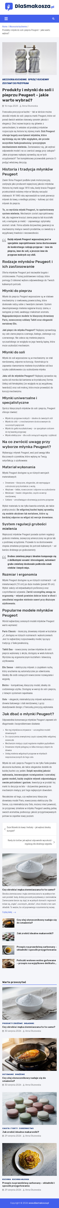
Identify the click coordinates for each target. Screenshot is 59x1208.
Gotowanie (8, 1074)
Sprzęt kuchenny (38, 79)
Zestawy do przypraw (15, 83)
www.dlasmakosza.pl (39, 1203)
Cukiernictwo (26, 1128)
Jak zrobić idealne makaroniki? (35, 933)
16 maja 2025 (11, 106)
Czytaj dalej (7, 912)
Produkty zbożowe (12, 1023)
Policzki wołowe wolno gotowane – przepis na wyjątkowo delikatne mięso (36, 963)
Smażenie (20, 1074)
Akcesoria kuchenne (14, 79)
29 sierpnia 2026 (13, 1136)
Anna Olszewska (30, 106)
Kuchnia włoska (20, 1179)
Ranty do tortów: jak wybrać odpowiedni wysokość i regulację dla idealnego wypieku (30, 842)
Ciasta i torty (10, 1128)
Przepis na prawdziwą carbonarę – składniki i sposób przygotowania (37, 948)
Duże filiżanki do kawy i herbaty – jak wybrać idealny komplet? (29, 829)
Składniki (29, 1023)
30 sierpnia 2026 (13, 1031)
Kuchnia (6, 1179)
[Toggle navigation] (6, 19)
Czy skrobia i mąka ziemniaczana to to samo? (28, 889)
